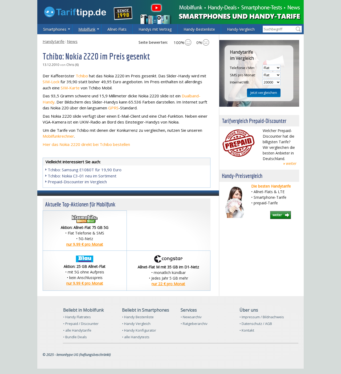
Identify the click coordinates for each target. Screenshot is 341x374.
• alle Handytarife (77, 330)
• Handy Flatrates (77, 317)
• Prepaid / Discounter (81, 323)
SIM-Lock (51, 81)
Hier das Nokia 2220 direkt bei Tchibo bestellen (86, 144)
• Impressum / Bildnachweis (261, 317)
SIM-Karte (70, 87)
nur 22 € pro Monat (168, 283)
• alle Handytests (135, 337)
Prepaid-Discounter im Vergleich (77, 181)
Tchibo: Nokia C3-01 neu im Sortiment (82, 175)
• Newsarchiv (191, 317)
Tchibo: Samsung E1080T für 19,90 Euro (84, 169)
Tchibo (82, 75)
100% (179, 42)
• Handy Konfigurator (139, 330)
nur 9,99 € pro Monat (84, 244)
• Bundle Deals (75, 337)
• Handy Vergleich (136, 323)
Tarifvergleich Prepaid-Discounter (254, 120)
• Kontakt (246, 330)
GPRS (113, 107)
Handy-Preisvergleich (242, 175)
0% (199, 42)
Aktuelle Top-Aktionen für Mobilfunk (80, 204)
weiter (291, 163)
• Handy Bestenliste (138, 317)
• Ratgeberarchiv (194, 323)
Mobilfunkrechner (58, 136)
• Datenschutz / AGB (255, 323)
